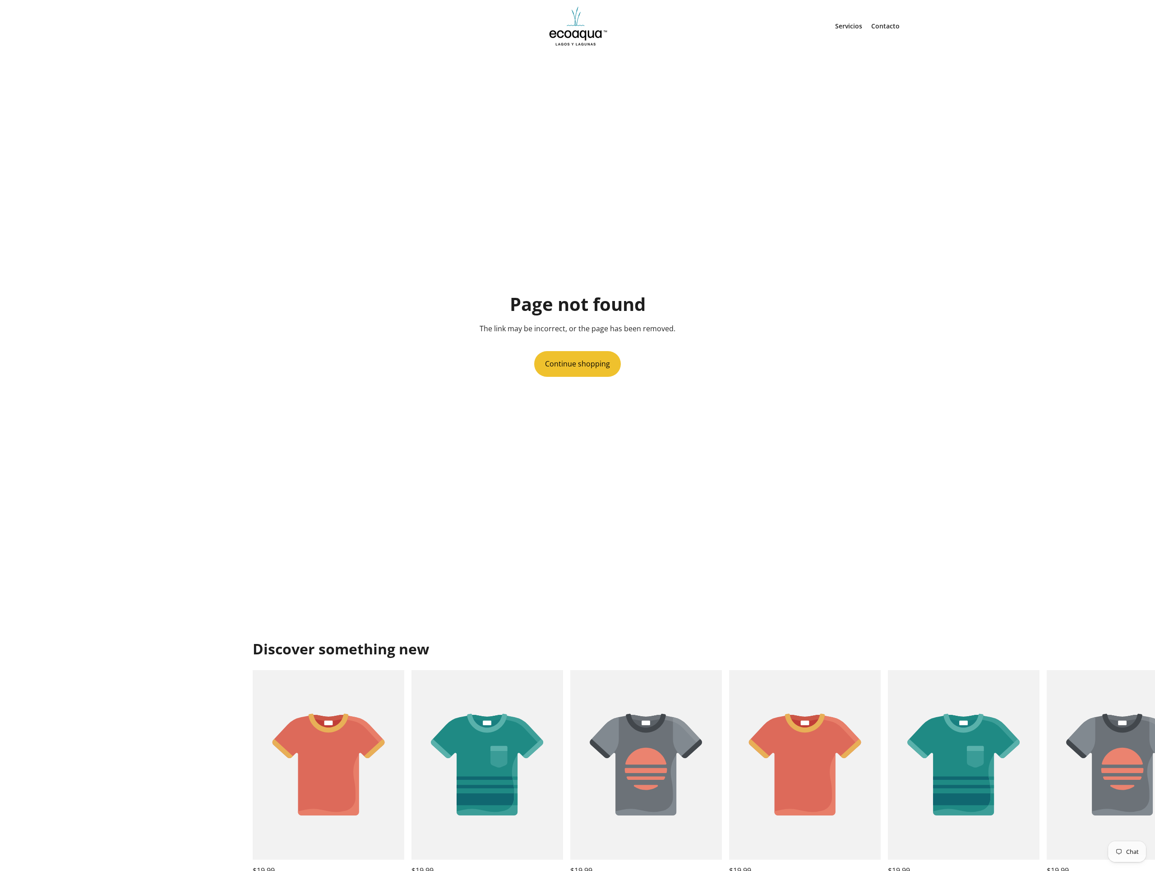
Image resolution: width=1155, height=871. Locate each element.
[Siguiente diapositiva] (892, 773)
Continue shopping (577, 364)
